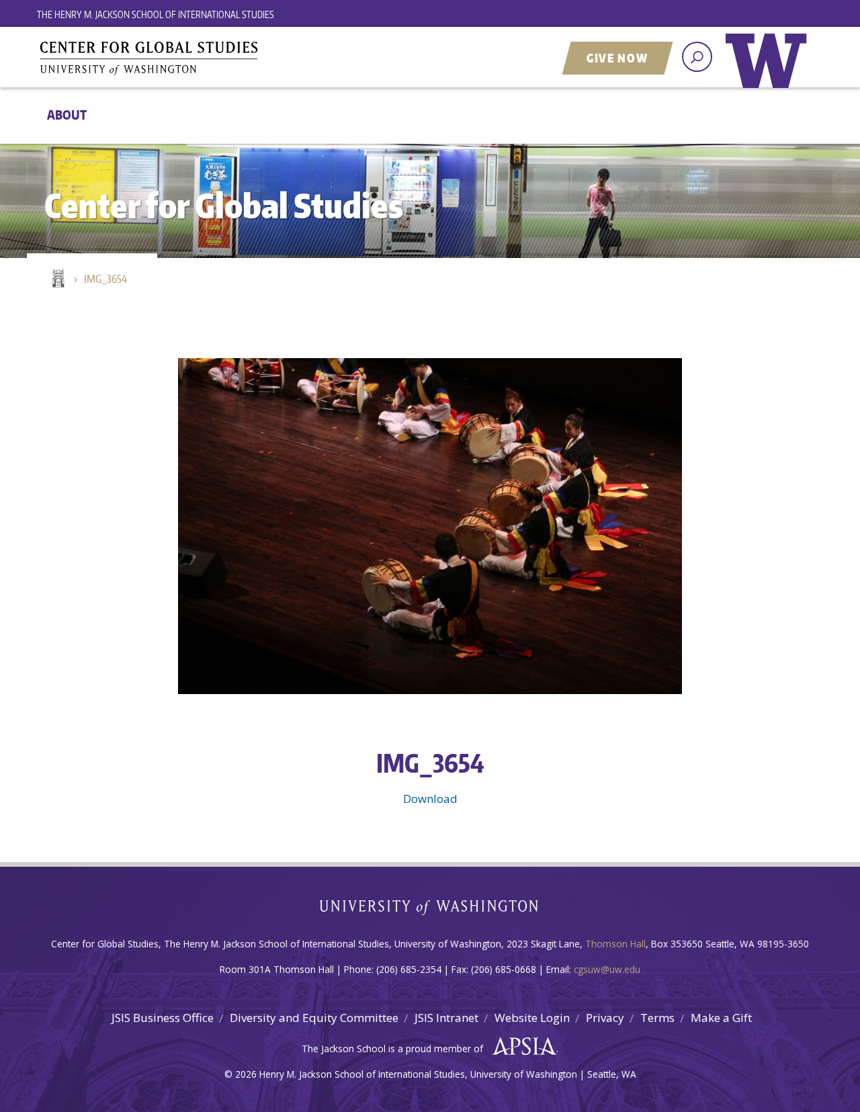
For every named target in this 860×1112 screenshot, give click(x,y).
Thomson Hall (615, 943)
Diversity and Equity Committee (314, 1017)
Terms (657, 1017)
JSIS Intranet (446, 1017)
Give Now (617, 57)
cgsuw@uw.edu (607, 969)
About (67, 114)
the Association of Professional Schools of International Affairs (521, 1046)
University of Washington (769, 71)
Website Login (532, 1017)
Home (57, 279)
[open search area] (697, 57)
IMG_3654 (105, 279)
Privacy (605, 1017)
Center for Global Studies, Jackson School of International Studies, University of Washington (205, 58)
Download (430, 798)
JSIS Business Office (163, 1017)
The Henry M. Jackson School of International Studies (155, 14)
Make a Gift (721, 1017)
